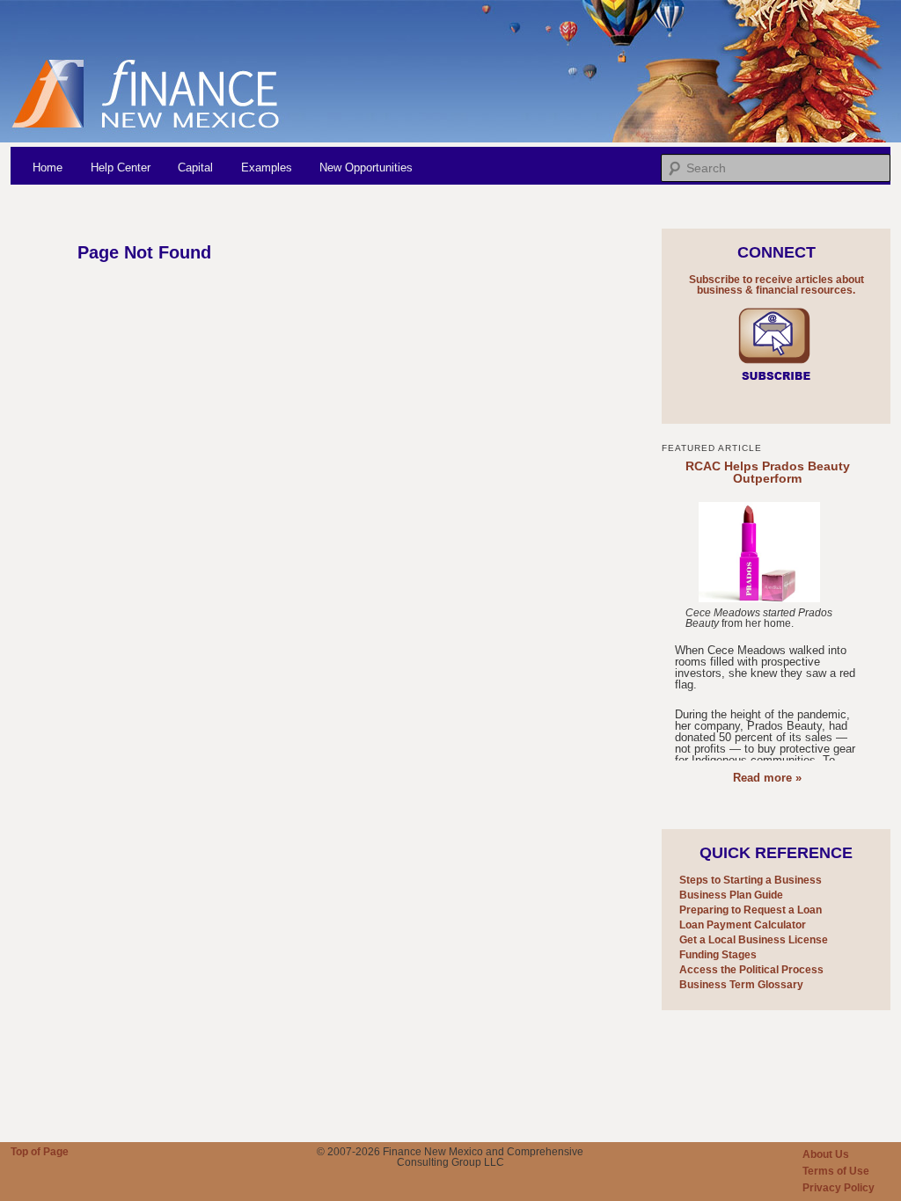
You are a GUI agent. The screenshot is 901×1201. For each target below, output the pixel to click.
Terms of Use (835, 1171)
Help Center (120, 167)
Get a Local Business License (753, 940)
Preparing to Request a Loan (750, 910)
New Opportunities (366, 167)
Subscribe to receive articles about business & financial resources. (776, 284)
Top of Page (40, 1152)
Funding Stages (718, 955)
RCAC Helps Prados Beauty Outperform (767, 472)
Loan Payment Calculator (742, 925)
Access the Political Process (751, 970)
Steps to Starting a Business (750, 880)
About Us (825, 1154)
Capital (195, 167)
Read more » (767, 777)
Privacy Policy (838, 1188)
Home (47, 167)
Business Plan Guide (731, 895)
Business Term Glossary (741, 985)
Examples (266, 167)
